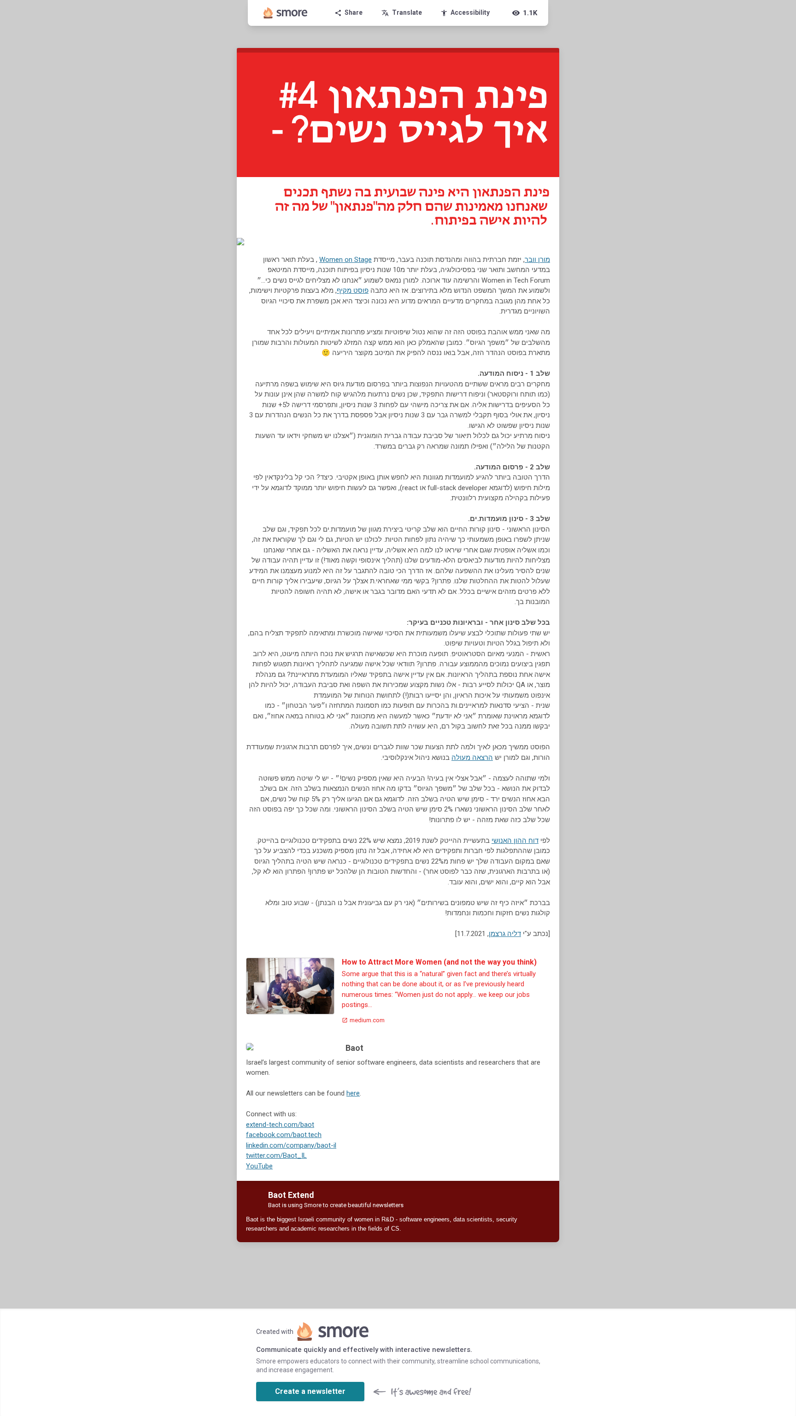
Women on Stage (345, 259)
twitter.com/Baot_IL (276, 1155)
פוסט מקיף (353, 290)
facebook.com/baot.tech (284, 1135)
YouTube (259, 1166)
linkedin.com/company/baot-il (291, 1145)
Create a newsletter (310, 1391)
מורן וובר (537, 259)
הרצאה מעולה (472, 757)
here (353, 1093)
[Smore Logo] (285, 13)
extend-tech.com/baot (280, 1124)
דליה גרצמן (505, 934)
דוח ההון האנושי (515, 840)
